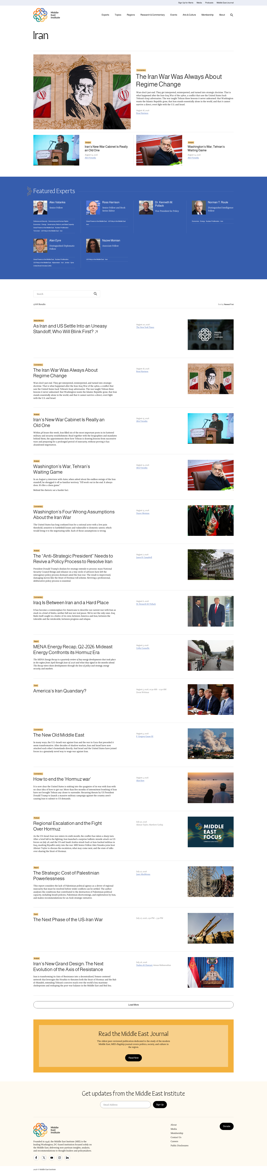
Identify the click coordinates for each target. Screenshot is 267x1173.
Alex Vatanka (90, 158)
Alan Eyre (140, 780)
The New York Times (145, 327)
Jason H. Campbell (144, 557)
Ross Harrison (142, 113)
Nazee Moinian (142, 513)
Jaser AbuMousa (143, 874)
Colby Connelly (142, 648)
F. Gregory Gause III (144, 736)
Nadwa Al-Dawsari (144, 965)
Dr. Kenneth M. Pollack (146, 604)
